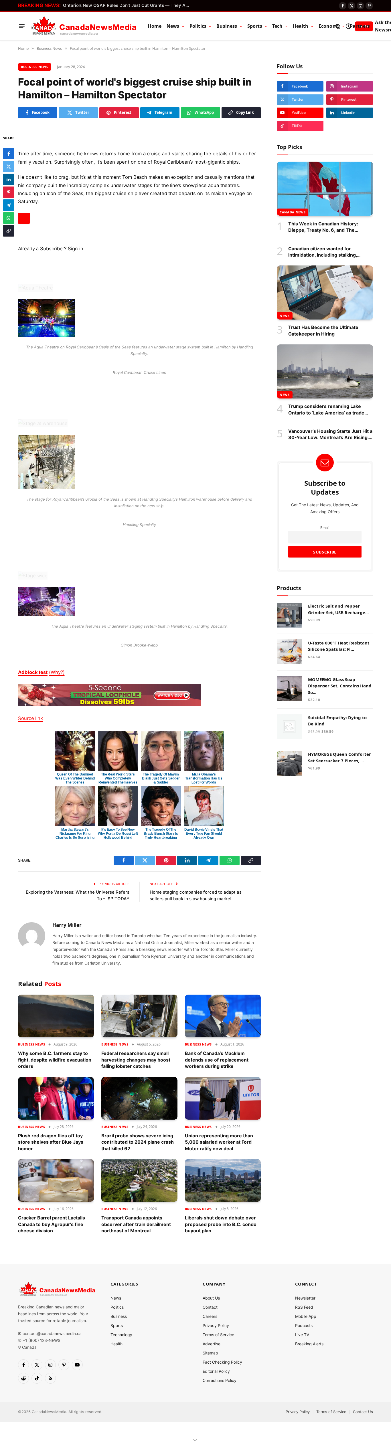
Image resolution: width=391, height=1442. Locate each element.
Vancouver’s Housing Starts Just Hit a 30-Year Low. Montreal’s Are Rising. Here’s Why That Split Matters (330, 434)
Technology (121, 1334)
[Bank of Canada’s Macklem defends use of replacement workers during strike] (223, 1016)
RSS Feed (304, 1307)
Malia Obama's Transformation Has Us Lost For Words (203, 778)
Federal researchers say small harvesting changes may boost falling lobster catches (135, 1059)
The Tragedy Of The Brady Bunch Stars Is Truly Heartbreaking (161, 834)
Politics (197, 26)
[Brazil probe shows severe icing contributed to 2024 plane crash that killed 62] (139, 1098)
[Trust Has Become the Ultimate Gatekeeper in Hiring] (325, 292)
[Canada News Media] (84, 26)
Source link (30, 718)
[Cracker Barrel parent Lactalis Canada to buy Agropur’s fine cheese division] (56, 1180)
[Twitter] (8, 166)
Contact (210, 1307)
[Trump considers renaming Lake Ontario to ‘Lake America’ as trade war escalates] (325, 371)
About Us (211, 1298)
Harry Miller (67, 925)
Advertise (211, 1343)
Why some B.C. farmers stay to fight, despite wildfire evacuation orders (54, 1059)
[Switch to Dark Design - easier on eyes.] (348, 26)
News (173, 26)
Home (154, 26)
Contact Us (363, 1411)
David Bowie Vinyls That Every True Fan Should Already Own (203, 834)
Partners (360, 26)
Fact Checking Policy (222, 1362)
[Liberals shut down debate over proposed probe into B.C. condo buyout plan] (223, 1180)
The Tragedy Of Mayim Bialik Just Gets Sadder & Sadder (161, 778)
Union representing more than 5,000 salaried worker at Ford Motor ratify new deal (219, 1142)
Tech (277, 26)
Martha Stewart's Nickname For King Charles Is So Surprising (75, 834)
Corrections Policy (219, 1380)
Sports (254, 26)
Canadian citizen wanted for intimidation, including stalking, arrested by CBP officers (322, 251)
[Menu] (22, 26)
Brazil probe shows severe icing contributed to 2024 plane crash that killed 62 (137, 1142)
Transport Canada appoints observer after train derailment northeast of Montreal (136, 1224)
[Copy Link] (8, 230)
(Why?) (57, 672)
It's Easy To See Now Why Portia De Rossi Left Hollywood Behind (118, 834)
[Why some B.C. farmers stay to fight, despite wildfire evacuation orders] (56, 1016)
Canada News (292, 212)
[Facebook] (8, 153)
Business (226, 26)
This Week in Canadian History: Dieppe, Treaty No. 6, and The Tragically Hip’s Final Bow (323, 227)
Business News (34, 67)
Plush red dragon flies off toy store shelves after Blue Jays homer (50, 1142)
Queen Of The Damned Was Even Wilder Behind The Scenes (74, 778)
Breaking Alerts (309, 1343)
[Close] (24, 218)
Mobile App (305, 1316)
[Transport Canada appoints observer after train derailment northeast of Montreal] (139, 1180)
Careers (210, 1316)
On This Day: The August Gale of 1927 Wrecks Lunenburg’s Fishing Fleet (127, 5)
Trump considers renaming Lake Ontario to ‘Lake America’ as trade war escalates (326, 409)
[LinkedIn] (8, 179)
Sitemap (210, 1352)
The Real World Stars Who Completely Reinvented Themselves (117, 778)
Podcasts (304, 1325)
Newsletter (305, 1298)
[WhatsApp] (8, 217)
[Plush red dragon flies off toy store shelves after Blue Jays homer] (56, 1098)
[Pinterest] (8, 192)
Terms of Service (218, 1334)
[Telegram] (8, 205)
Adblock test (33, 672)
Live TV (302, 1334)
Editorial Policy (216, 1371)
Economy (329, 26)
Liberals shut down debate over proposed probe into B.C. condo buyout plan (220, 1224)
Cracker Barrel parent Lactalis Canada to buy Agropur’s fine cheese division (51, 1224)
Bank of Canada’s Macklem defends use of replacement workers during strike (216, 1059)
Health (301, 26)
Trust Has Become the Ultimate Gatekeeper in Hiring (323, 330)
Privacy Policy (216, 1325)
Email (324, 527)
